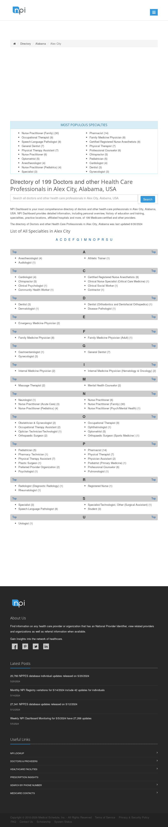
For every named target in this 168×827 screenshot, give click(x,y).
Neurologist (25, 400)
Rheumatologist (27, 490)
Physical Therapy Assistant (38, 150)
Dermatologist (26, 308)
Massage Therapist (29, 385)
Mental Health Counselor (102, 385)
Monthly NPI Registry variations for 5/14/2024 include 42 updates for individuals (57, 690)
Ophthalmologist (97, 427)
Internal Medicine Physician (34, 371)
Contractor (94, 290)
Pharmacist (96, 133)
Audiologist (25, 262)
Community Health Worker (34, 290)
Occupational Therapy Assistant (37, 427)
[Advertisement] (84, 84)
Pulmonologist (96, 471)
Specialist (27, 171)
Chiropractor (97, 154)
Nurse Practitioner (32, 154)
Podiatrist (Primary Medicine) (105, 463)
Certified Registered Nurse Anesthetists (113, 142)
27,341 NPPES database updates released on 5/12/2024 (43, 704)
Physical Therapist (101, 146)
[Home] (14, 43)
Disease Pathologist (100, 308)
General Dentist (31, 146)
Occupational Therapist (35, 137)
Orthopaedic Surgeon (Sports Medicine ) (111, 435)
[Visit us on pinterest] (25, 646)
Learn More (88, 26)
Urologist (23, 523)
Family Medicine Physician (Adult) (108, 337)
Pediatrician (96, 159)
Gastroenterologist (29, 352)
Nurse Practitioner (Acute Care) (37, 404)
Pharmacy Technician (31, 454)
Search (147, 199)
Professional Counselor (103, 150)
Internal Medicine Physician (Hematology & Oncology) (120, 371)
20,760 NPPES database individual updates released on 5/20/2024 (49, 676)
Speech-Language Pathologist (39, 142)
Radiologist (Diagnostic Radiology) (38, 486)
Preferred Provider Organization (37, 467)
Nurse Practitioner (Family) (37, 133)
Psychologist (26, 471)
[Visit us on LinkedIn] (46, 646)
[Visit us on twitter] (36, 646)
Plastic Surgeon (27, 463)
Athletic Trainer (97, 258)
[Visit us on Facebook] (15, 646)
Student (92, 509)
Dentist (94, 167)
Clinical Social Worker (101, 285)
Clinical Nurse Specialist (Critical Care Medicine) (116, 281)
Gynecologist (97, 171)
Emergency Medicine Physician (37, 323)
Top (153, 252)
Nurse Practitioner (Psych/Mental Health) (112, 408)
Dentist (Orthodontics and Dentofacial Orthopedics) (118, 304)
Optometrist (29, 159)
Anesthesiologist (31, 163)
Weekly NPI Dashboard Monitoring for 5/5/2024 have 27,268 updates (51, 718)
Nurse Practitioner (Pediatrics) (39, 167)
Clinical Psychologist (30, 285)
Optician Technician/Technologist (38, 431)
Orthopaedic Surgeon (30, 435)
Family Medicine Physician (105, 137)
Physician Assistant (100, 458)
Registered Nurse (98, 486)
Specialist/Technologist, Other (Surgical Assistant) (118, 505)
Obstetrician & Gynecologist (35, 423)
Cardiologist (96, 163)
